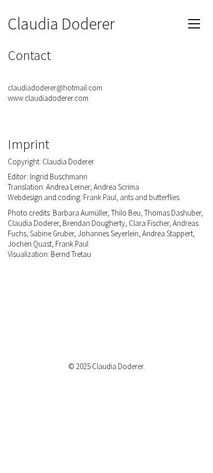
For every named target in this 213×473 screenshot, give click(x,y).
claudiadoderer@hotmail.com (55, 88)
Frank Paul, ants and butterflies (131, 197)
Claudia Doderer (61, 23)
